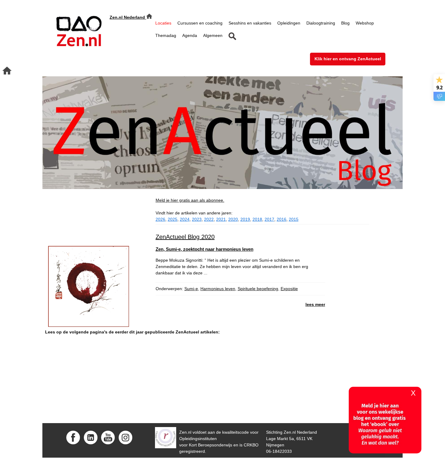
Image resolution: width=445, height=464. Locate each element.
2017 (269, 219)
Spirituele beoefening (258, 288)
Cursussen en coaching (199, 23)
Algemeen (212, 35)
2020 (233, 219)
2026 (160, 219)
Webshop (365, 23)
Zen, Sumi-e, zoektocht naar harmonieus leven (204, 249)
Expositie (289, 288)
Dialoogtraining (320, 23)
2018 (257, 219)
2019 (245, 219)
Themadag (165, 35)
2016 (281, 219)
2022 (209, 219)
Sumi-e (191, 288)
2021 (221, 219)
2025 (172, 219)
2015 (293, 219)
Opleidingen (288, 23)
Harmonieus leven (217, 288)
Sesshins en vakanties (250, 23)
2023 (197, 219)
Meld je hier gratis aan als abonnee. (190, 200)
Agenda (189, 35)
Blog (345, 23)
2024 (185, 219)
